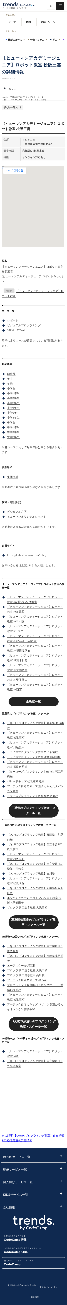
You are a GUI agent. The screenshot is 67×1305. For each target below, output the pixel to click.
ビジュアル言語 (17, 511)
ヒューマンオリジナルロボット (26, 516)
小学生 (11, 388)
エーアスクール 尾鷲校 (21, 965)
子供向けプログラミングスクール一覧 (27, 97)
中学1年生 (13, 427)
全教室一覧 (33, 701)
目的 (30, 21)
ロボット (12, 320)
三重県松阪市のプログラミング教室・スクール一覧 (33, 922)
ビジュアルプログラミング (24, 325)
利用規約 (35, 1297)
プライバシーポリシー (49, 1287)
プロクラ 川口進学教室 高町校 (26, 975)
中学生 (11, 422)
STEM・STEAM (16, 330)
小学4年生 (13, 407)
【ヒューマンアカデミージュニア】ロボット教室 (24, 100)
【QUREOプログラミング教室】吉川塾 (31, 873)
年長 (10, 383)
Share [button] (12, 89)
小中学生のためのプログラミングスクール (22, 1250)
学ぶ (56, 39)
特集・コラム (38, 39)
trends (5, 97)
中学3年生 (13, 437)
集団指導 (12, 476)
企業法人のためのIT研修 (15, 1238)
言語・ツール (49, 21)
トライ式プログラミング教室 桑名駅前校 (32, 796)
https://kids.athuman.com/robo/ (26, 555)
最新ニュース (16, 39)
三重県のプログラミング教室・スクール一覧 (33, 810)
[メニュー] (60, 6)
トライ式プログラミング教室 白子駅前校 (32, 752)
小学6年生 (13, 417)
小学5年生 (13, 412)
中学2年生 (13, 432)
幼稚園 (11, 373)
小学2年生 (13, 398)
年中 (10, 378)
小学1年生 (13, 393)
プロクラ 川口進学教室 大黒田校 (27, 907)
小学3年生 (13, 403)
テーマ (14, 21)
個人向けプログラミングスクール (18, 1263)
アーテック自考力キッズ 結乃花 (27, 980)
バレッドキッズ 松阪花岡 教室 (26, 781)
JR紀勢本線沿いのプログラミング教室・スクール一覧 (33, 1023)
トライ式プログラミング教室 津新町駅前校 (34, 757)
